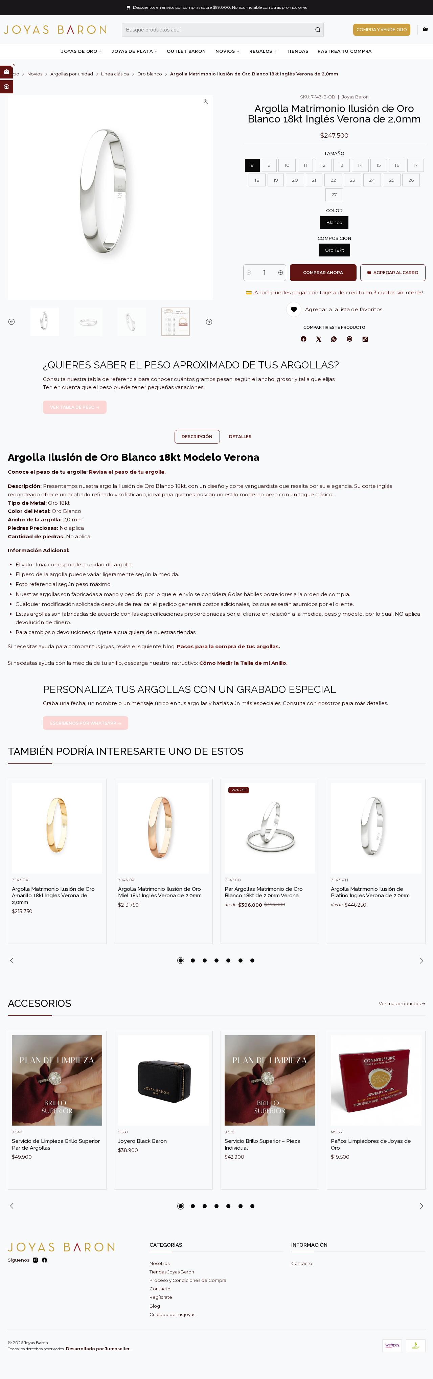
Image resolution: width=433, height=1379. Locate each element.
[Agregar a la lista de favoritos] (94, 818)
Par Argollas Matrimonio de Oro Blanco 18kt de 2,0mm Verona (264, 892)
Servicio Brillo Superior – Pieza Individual (262, 1144)
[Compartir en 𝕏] (318, 339)
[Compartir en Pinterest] (349, 339)
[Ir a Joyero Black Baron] (163, 1080)
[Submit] (318, 30)
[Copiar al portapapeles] (365, 339)
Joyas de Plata (132, 51)
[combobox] (223, 30)
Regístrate (161, 1297)
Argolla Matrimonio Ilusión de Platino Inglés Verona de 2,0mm (370, 892)
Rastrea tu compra (345, 51)
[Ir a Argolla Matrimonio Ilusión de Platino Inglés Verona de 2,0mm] (376, 828)
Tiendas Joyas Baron (172, 1271)
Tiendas (297, 51)
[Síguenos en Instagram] (35, 1260)
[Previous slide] (13, 322)
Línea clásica (115, 74)
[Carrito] (425, 29)
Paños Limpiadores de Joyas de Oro (371, 1144)
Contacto (160, 1288)
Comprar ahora (323, 272)
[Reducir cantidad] (249, 273)
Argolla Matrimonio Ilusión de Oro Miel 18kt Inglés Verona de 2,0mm (160, 892)
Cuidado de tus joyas (172, 1314)
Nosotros (159, 1263)
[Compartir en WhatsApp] (334, 339)
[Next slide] (208, 322)
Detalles (240, 436)
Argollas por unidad (71, 74)
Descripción (197, 436)
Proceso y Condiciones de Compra (188, 1280)
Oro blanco (149, 74)
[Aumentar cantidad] (280, 273)
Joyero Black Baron (142, 1141)
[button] (181, 960)
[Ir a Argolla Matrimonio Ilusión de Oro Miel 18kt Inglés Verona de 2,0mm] (163, 828)
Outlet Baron (186, 51)
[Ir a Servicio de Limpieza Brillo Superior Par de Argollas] (57, 1080)
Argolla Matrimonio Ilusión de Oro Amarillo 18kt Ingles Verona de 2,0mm (53, 895)
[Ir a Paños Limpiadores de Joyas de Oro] (376, 1080)
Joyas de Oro (79, 51)
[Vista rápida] (94, 834)
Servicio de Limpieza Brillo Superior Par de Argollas (56, 1144)
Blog (155, 1306)
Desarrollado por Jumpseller (98, 1348)
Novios (225, 51)
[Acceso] (6, 86)
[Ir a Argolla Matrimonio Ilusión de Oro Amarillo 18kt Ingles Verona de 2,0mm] (57, 828)
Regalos (260, 51)
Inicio (13, 74)
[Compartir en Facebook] (303, 339)
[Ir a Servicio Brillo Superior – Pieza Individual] (270, 1080)
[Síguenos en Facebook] (44, 1260)
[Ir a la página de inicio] (55, 29)
